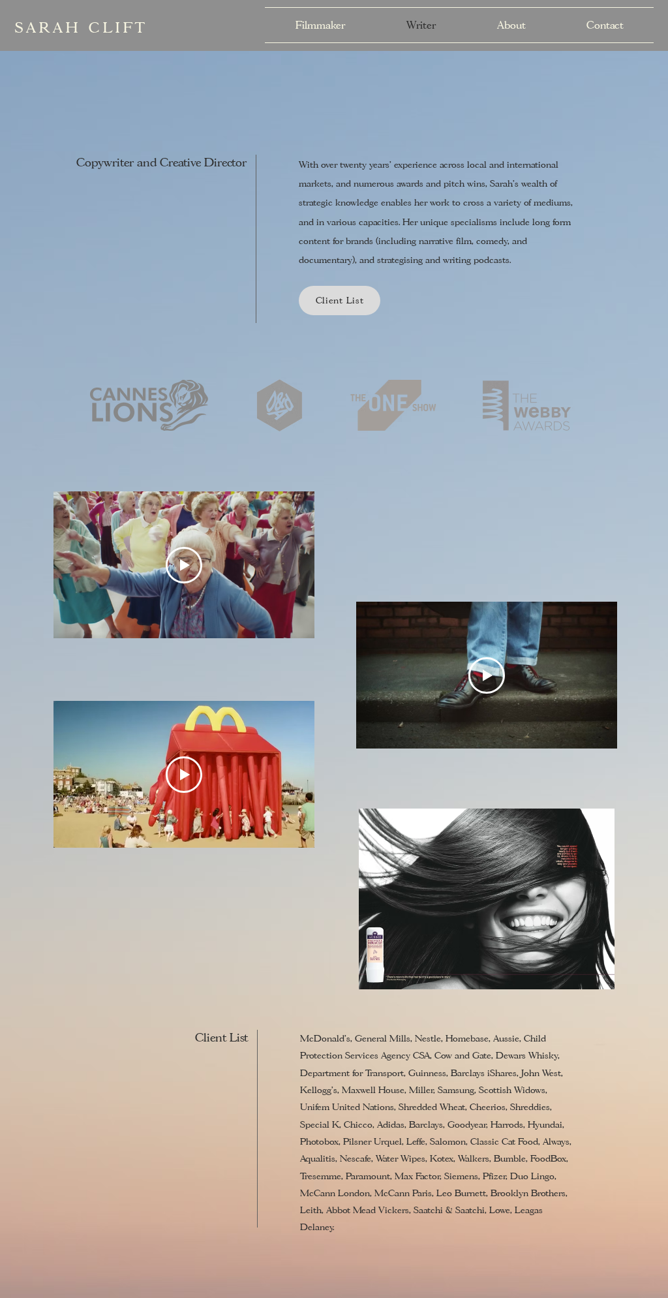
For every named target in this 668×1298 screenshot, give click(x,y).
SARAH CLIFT (82, 28)
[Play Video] (184, 565)
